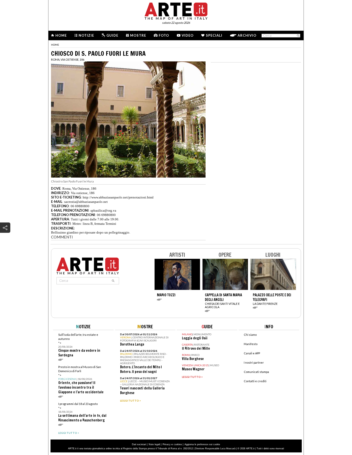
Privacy (167, 444)
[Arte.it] (176, 10)
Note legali (154, 444)
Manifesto (250, 344)
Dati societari (139, 444)
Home (61, 35)
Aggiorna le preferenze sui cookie (202, 444)
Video (188, 35)
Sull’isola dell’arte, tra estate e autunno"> (79, 345)
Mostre (138, 35)
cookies (178, 444)
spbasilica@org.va (103, 210)
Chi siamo (250, 334)
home (55, 44)
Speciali (214, 35)
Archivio (247, 35)
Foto (164, 35)
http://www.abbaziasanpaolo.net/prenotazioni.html (118, 197)
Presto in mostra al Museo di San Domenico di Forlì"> (81, 379)
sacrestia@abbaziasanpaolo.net (86, 202)
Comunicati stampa (256, 371)
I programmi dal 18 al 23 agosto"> (82, 412)
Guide (112, 35)
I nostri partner (254, 362)
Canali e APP (252, 353)
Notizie (86, 35)
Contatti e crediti (255, 381)
